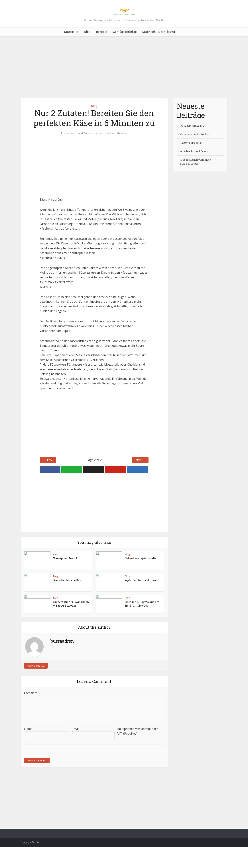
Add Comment (86, 133)
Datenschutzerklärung (158, 32)
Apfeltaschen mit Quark (141, 580)
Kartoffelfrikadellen (67, 580)
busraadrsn (108, 133)
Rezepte (101, 32)
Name (29, 729)
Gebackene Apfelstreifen (141, 558)
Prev (49, 460)
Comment (30, 693)
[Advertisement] (124, 67)
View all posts (36, 665)
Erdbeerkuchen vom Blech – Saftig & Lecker (71, 603)
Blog (87, 32)
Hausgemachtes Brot (67, 558)
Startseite (71, 32)
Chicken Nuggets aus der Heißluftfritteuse (142, 603)
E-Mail (76, 729)
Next (138, 460)
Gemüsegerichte (125, 32)
